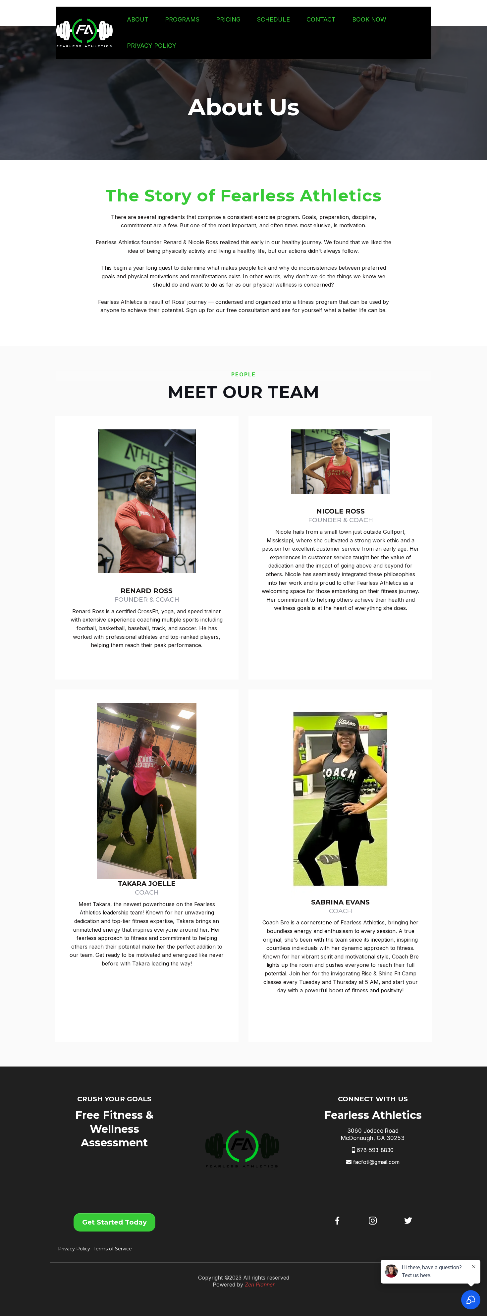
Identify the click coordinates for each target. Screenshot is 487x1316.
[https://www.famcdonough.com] (84, 33)
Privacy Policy (151, 45)
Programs (182, 19)
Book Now (369, 19)
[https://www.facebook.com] (337, 1221)
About (137, 19)
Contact (321, 19)
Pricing (228, 19)
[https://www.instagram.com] (372, 1221)
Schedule (273, 19)
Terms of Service (112, 1249)
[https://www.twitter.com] (408, 1221)
